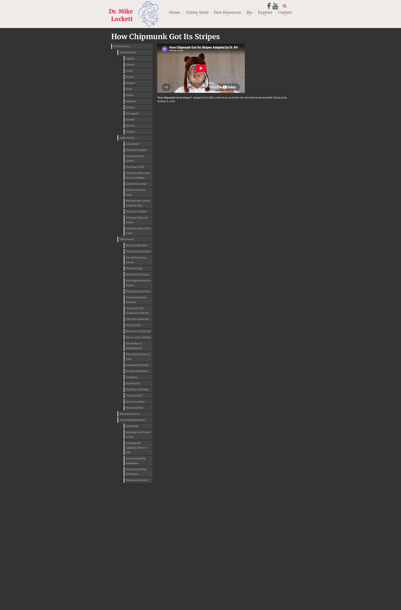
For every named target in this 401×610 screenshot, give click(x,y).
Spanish (130, 119)
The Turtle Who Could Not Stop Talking (138, 175)
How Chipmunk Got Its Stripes (138, 283)
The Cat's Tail (133, 325)
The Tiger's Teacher (136, 211)
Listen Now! (132, 144)
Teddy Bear (132, 377)
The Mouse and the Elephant (136, 300)
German (130, 83)
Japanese (131, 101)
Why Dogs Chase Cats (137, 319)
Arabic (129, 70)
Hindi (129, 89)
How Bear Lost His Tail (138, 331)
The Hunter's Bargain (137, 274)
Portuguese (132, 113)
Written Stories (128, 52)
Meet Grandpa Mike (136, 245)
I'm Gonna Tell (134, 395)
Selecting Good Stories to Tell (138, 434)
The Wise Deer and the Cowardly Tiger (138, 203)
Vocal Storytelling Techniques (136, 461)
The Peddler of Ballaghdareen (134, 346)
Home (174, 12)
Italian (129, 95)
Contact (285, 12)
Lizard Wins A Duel (136, 183)
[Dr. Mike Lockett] (135, 3)
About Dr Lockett (135, 401)
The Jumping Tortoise (138, 291)
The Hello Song (134, 268)
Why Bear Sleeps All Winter (137, 220)
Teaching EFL (133, 383)
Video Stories (127, 239)
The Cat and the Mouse (138, 251)
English (130, 58)
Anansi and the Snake (137, 365)
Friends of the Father (137, 371)
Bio (250, 12)
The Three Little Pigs (137, 389)
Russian (130, 125)
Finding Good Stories (137, 480)
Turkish (130, 131)
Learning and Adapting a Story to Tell (136, 448)
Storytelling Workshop (132, 420)
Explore (265, 12)
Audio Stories (127, 137)
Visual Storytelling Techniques (136, 471)
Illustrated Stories (130, 414)
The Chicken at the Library (136, 260)
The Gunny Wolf (134, 407)
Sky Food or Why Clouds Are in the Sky (137, 310)
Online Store (197, 12)
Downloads (132, 426)
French (129, 76)
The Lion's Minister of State (138, 356)
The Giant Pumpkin (136, 150)
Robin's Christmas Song (136, 192)
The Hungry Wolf (135, 167)
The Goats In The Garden (135, 158)
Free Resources (227, 12)
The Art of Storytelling (138, 337)
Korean (130, 107)
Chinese (130, 64)
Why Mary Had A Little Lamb (138, 231)
